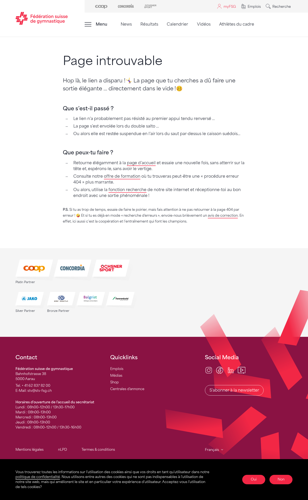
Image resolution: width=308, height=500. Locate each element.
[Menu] (88, 24)
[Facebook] (219, 370)
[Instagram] (208, 370)
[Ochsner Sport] (150, 6)
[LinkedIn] (230, 370)
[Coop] (101, 6)
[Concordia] (126, 6)
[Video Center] (241, 370)
